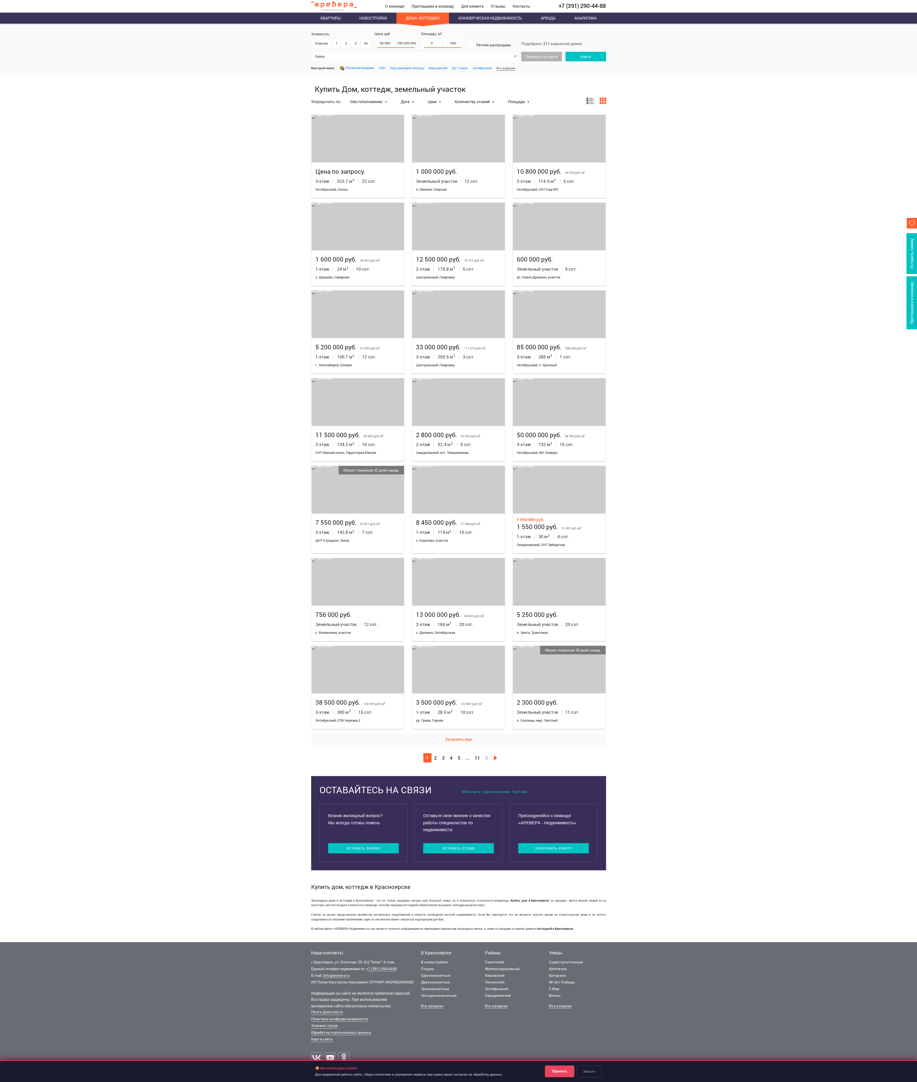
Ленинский (495, 982)
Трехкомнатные (435, 988)
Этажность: (321, 34)
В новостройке (434, 962)
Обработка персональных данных (341, 1032)
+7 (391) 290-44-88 (381, 968)
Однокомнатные (435, 975)
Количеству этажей (473, 101)
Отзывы (498, 6)
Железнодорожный (502, 968)
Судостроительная (566, 962)
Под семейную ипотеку (407, 68)
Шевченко (558, 968)
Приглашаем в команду (432, 6)
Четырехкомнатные (439, 995)
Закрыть (589, 1071)
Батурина (557, 975)
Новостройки (373, 18)
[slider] (375, 47)
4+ (366, 43)
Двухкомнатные (435, 982)
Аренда (548, 18)
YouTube (519, 791)
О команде (394, 6)
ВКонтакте (471, 791)
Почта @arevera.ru (327, 1011)
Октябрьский (482, 68)
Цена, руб (382, 34)
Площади (517, 101)
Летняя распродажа (493, 44)
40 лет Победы (562, 982)
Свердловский (498, 995)
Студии (427, 968)
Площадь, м (431, 34)
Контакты (521, 6)
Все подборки (505, 68)
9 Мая (554, 988)
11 (477, 758)
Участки (321, 43)
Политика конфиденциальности (339, 1018)
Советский (494, 962)
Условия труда (324, 1025)
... (467, 758)
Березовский (438, 68)
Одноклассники (496, 791)
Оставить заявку (363, 848)
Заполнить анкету (553, 848)
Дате (406, 101)
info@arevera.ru (336, 975)
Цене (432, 101)
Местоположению (367, 101)
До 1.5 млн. (460, 68)
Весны (555, 995)
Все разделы (432, 1005)
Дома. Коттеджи (422, 18)
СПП (382, 68)
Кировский (495, 975)
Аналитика (585, 18)
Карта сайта (322, 1039)
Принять (559, 1071)
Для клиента (472, 6)
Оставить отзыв (458, 848)
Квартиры (330, 18)
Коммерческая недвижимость (490, 18)
